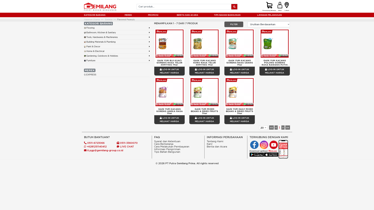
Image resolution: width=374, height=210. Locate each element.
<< (271, 127)
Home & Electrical (95, 51)
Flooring (90, 28)
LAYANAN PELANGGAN (269, 15)
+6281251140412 (96, 146)
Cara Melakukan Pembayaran (171, 146)
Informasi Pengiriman (167, 149)
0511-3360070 (128, 143)
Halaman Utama (92, 19)
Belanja (108, 19)
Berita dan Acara (217, 146)
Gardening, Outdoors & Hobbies (102, 56)
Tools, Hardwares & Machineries (102, 37)
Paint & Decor (93, 46)
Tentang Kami (215, 141)
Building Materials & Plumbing (101, 42)
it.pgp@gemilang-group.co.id (105, 150)
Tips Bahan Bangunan (227, 15)
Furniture (90, 60)
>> (287, 127)
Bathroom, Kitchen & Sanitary (101, 32)
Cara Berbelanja (163, 143)
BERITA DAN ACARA (187, 15)
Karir (210, 143)
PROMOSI (153, 15)
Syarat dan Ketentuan (167, 141)
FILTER (234, 24)
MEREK (128, 15)
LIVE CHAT (126, 146)
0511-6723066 (95, 143)
